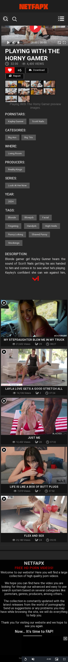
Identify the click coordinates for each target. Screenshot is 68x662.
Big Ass (12, 137)
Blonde (12, 217)
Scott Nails (38, 121)
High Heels (51, 226)
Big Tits (28, 137)
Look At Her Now (17, 185)
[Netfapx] (34, 6)
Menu (61, 19)
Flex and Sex (34, 535)
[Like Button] (10, 70)
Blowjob (29, 217)
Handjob (31, 226)
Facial (45, 217)
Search (5, 19)
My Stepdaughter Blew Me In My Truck (34, 339)
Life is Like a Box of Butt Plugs (34, 486)
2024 (10, 201)
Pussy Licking (15, 234)
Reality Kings (15, 169)
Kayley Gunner (15, 121)
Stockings (13, 243)
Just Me (34, 437)
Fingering (13, 226)
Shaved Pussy (39, 234)
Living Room (15, 153)
